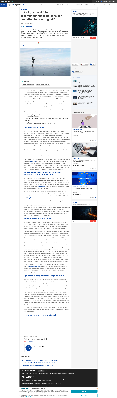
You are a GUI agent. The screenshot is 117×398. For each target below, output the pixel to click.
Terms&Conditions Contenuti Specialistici (58, 373)
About (23, 373)
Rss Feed (35, 373)
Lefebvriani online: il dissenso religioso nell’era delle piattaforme (40, 360)
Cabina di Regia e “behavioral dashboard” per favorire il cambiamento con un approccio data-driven (46, 119)
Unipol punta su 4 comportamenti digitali (35, 122)
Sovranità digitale (36, 4)
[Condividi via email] (27, 26)
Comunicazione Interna (35, 266)
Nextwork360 (24, 379)
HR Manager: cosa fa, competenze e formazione (41, 315)
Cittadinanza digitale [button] (45, 4)
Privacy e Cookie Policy (43, 373)
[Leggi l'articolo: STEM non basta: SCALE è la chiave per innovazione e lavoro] (84, 156)
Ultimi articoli (28, 4)
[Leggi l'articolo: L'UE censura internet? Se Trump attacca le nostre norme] (84, 185)
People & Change (29, 23)
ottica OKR (33, 161)
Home (21, 23)
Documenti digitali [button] (85, 4)
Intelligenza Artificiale (56, 4)
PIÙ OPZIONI (84, 395)
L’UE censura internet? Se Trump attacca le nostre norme (37, 365)
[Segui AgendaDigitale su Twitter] (49, 370)
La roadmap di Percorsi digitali (32, 116)
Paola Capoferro (24, 45)
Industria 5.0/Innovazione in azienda (99, 4)
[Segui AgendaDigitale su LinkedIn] (46, 370)
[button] (3, 5)
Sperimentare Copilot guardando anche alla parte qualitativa (40, 123)
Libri (109, 4)
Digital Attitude (41, 186)
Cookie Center (71, 373)
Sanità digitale (77, 4)
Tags (30, 373)
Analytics (29, 198)
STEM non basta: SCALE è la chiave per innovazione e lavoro (38, 362)
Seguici (40, 370)
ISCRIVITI (93, 37)
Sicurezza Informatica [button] (67, 4)
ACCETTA (84, 391)
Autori (27, 373)
